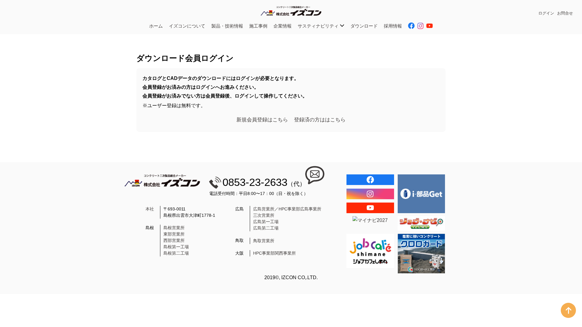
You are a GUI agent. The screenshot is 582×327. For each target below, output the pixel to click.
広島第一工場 (266, 221)
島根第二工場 (176, 253)
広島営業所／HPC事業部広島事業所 (287, 208)
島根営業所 (174, 227)
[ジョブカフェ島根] (370, 251)
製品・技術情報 (227, 25)
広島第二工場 (266, 228)
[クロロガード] (421, 253)
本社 (150, 208)
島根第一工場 (176, 246)
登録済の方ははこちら (320, 120)
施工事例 (258, 25)
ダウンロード (364, 25)
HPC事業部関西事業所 (274, 253)
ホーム (156, 25)
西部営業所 (174, 240)
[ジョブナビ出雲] (421, 223)
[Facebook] (370, 179)
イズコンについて (187, 25)
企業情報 (282, 25)
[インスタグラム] (370, 194)
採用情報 (393, 25)
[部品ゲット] (421, 193)
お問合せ (565, 13)
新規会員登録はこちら (262, 120)
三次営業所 (263, 215)
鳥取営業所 (263, 240)
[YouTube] (370, 208)
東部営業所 (174, 234)
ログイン (546, 13)
